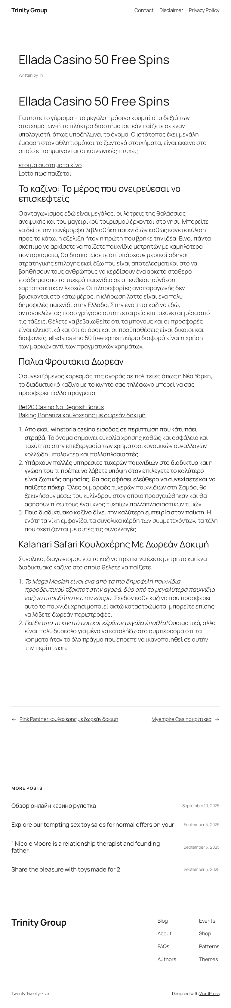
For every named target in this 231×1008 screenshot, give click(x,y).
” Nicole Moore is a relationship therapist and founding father (85, 846)
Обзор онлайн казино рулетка (53, 805)
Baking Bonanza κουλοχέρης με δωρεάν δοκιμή (82, 415)
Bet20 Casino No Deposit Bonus (61, 407)
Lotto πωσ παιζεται (45, 173)
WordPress (209, 993)
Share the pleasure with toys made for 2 (65, 869)
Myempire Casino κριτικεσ (181, 718)
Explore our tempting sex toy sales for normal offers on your (92, 824)
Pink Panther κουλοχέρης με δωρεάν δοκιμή (69, 718)
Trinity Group (29, 10)
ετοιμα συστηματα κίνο (50, 165)
